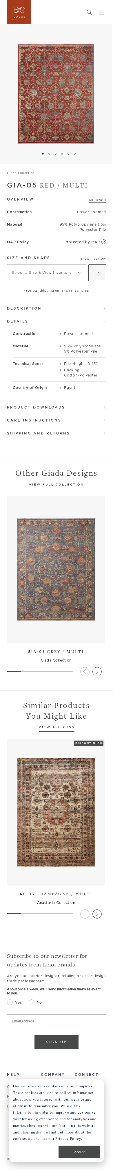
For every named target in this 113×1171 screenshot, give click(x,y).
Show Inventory (93, 258)
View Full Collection (56, 484)
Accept (79, 1151)
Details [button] (17, 321)
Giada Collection (20, 173)
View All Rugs (56, 727)
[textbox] (46, 273)
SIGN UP (56, 1042)
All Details (97, 200)
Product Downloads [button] (36, 407)
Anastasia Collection (56, 902)
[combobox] (46, 273)
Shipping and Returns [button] (38, 433)
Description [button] (24, 308)
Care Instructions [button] (34, 420)
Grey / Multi (56, 651)
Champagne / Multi (56, 893)
